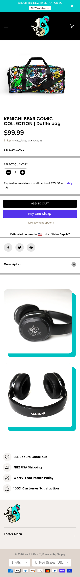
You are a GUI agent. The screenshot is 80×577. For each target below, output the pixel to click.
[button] (5, 26)
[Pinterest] (31, 247)
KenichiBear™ (33, 554)
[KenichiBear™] (40, 26)
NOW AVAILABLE (40, 8)
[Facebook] (8, 247)
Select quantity (16, 164)
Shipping (9, 140)
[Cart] (72, 26)
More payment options (40, 222)
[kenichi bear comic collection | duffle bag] (36, 76)
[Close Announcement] (72, 6)
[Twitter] (19, 247)
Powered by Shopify (53, 554)
